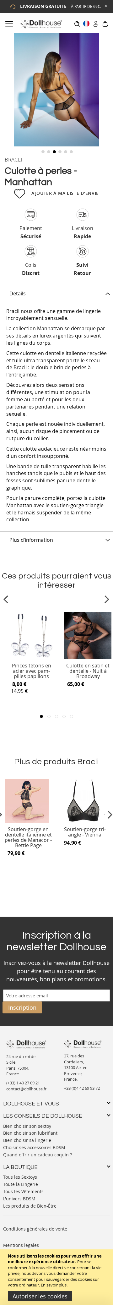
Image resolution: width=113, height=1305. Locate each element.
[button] (42, 151)
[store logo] (41, 24)
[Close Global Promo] (105, 5)
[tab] (56, 293)
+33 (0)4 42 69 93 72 (82, 1088)
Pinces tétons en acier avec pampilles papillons (31, 671)
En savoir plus (54, 1285)
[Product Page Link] (31, 657)
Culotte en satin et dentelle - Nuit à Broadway (88, 671)
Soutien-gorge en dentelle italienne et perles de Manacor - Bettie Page (28, 837)
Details (17, 293)
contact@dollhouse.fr (26, 1089)
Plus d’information (31, 539)
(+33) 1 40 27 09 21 (23, 1083)
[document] (57, 1277)
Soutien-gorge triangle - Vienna (85, 832)
